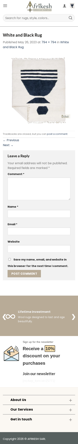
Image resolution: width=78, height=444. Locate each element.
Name (13, 207)
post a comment (57, 134)
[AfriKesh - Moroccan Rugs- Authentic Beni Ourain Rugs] (39, 6)
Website (14, 242)
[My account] (64, 6)
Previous (11, 140)
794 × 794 (48, 42)
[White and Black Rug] (39, 90)
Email (12, 224)
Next (8, 145)
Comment (16, 174)
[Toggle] (70, 400)
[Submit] (70, 18)
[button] (5, 5)
